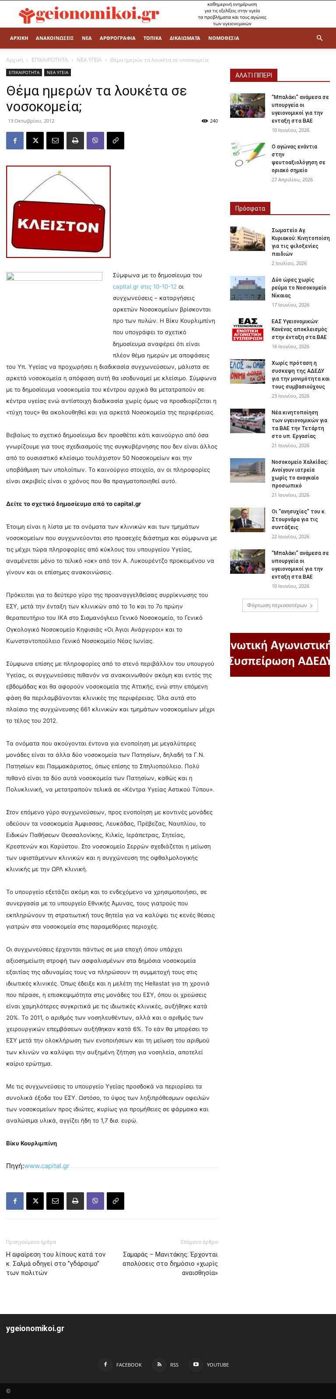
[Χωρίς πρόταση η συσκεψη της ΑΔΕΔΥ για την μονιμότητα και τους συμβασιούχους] (247, 371)
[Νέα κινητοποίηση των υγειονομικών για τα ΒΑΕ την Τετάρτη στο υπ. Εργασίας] (247, 421)
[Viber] (95, 140)
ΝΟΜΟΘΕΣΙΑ (223, 38)
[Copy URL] (115, 140)
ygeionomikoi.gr (35, 1328)
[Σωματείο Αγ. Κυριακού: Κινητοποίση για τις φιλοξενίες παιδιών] (247, 238)
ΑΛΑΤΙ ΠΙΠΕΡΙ (253, 75)
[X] (35, 140)
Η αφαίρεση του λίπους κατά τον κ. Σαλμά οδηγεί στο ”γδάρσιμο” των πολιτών (55, 1264)
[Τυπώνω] (75, 140)
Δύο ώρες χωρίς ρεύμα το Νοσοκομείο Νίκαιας (299, 288)
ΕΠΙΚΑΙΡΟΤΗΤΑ (50, 60)
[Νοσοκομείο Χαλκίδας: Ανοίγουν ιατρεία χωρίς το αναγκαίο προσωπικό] (247, 470)
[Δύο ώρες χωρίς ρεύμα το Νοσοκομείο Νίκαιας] (247, 288)
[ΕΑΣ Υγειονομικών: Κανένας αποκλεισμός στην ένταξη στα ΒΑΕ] (247, 330)
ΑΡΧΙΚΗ (19, 38)
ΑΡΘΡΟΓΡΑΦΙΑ (118, 38)
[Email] (55, 140)
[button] (319, 38)
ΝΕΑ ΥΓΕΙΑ (89, 60)
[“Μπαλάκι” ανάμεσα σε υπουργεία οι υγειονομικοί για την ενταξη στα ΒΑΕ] (247, 105)
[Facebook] (15, 140)
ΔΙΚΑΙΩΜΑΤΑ (185, 38)
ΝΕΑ (87, 38)
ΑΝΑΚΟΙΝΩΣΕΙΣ (55, 38)
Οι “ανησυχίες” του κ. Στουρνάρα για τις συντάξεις (299, 519)
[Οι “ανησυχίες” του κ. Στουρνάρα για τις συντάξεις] (247, 520)
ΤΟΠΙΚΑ (153, 38)
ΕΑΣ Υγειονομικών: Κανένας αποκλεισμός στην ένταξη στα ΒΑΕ (299, 329)
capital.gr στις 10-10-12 (145, 286)
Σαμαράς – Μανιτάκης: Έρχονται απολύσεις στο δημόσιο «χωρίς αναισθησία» (170, 1264)
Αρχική (14, 60)
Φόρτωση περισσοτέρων (277, 605)
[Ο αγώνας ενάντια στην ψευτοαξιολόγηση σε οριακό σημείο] (247, 155)
